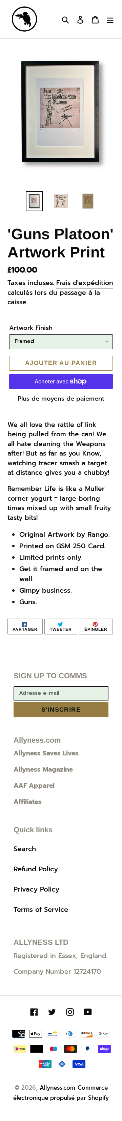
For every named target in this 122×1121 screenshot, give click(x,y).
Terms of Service (41, 909)
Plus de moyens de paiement (61, 398)
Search (25, 849)
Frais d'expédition (84, 283)
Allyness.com (57, 1087)
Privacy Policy (36, 889)
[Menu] (110, 19)
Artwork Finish (31, 328)
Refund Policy (36, 869)
